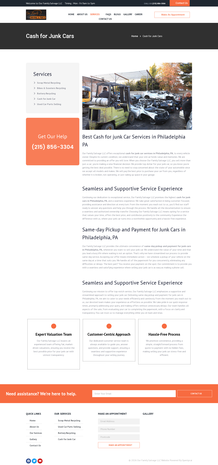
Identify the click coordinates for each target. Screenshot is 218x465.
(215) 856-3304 (158, 3)
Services (95, 14)
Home (71, 14)
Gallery (127, 14)
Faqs (108, 14)
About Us (82, 14)
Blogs (117, 14)
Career (138, 14)
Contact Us (105, 19)
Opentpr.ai (187, 460)
